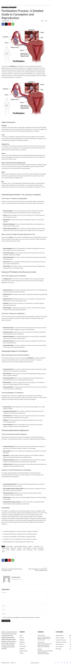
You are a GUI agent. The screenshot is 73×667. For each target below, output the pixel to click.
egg (41, 546)
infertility (34, 548)
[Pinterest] (9, 24)
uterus (35, 549)
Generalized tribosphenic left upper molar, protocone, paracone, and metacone (45, 645)
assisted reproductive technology (20, 546)
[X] (6, 24)
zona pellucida (41, 549)
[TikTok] (61, 663)
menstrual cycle (41, 548)
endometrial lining (5, 548)
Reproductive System (17, 5)
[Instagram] (58, 663)
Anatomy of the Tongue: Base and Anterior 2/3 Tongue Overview (12, 569)
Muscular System (41, 635)
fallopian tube (13, 548)
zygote (3, 551)
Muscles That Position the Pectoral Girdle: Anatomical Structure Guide (44, 638)
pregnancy (13, 549)
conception (30, 546)
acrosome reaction (9, 546)
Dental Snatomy (41, 642)
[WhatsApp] (12, 24)
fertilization (19, 548)
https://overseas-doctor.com (16, 579)
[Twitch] (64, 663)
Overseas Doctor (6, 20)
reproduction (19, 549)
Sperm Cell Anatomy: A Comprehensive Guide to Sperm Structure (38, 569)
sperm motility (30, 549)
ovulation (7, 549)
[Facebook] (3, 24)
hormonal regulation (27, 548)
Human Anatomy (8, 5)
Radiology (40, 649)
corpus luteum (36, 546)
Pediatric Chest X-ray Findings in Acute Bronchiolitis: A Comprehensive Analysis (45, 652)
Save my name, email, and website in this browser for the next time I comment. (21, 617)
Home (3, 5)
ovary (3, 549)
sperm (24, 549)
